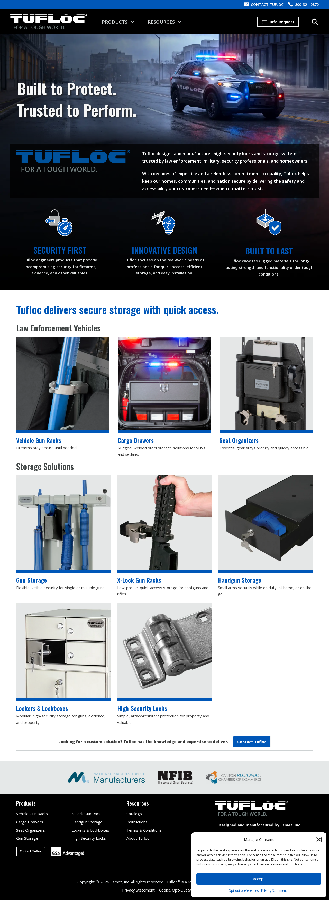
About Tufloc (137, 838)
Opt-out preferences (244, 890)
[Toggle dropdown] (132, 22)
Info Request (282, 21)
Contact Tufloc (31, 851)
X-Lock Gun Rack (85, 813)
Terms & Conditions (144, 830)
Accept (259, 878)
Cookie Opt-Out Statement (183, 890)
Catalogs (134, 813)
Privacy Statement (274, 890)
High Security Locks (88, 838)
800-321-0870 (307, 4)
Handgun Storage (87, 822)
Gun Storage (27, 838)
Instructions (137, 822)
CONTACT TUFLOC (267, 4)
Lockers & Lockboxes (90, 830)
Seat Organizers (30, 830)
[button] (318, 839)
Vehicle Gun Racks (32, 813)
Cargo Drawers (29, 822)
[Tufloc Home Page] (48, 21)
